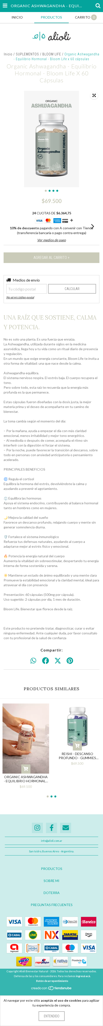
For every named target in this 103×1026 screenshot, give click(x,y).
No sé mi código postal (20, 297)
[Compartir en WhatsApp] (33, 661)
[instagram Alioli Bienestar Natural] (37, 828)
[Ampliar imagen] (94, 95)
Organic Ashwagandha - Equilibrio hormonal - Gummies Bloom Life (26, 779)
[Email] (65, 828)
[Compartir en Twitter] (57, 660)
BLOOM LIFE (51, 54)
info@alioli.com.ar (51, 840)
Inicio (8, 54)
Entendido (51, 1016)
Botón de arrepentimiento (52, 980)
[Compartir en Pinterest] (70, 660)
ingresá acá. (83, 976)
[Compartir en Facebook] (45, 660)
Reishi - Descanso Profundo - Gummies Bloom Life (77, 756)
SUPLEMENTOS (27, 54)
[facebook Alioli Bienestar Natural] (51, 828)
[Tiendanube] (52, 989)
